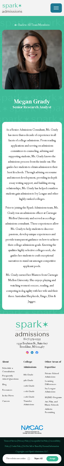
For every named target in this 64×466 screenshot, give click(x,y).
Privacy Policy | (24, 441)
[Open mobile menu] (56, 8)
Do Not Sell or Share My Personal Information (41, 446)
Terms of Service (10, 441)
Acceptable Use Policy (40, 441)
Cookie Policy (16, 446)
